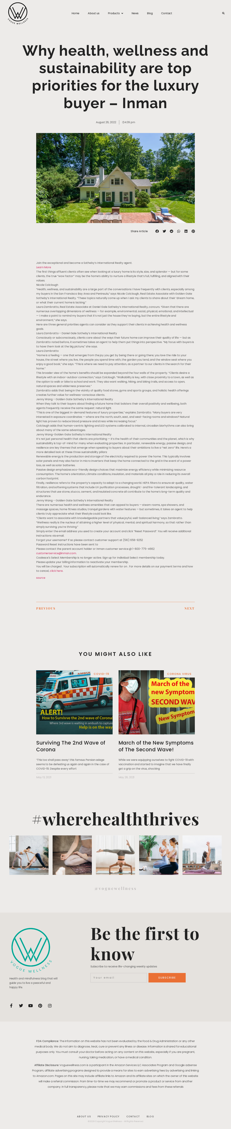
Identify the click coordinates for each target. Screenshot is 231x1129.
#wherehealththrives (115, 818)
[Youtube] (31, 1006)
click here (56, 571)
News (135, 13)
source (40, 578)
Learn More (43, 267)
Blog (150, 13)
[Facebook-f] (11, 1006)
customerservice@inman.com (56, 553)
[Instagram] (50, 1006)
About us (93, 13)
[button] (223, 13)
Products (114, 13)
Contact (166, 13)
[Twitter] (21, 1006)
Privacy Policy (109, 1116)
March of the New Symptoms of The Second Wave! (156, 746)
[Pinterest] (40, 1006)
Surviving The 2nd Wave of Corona (70, 746)
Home (75, 13)
